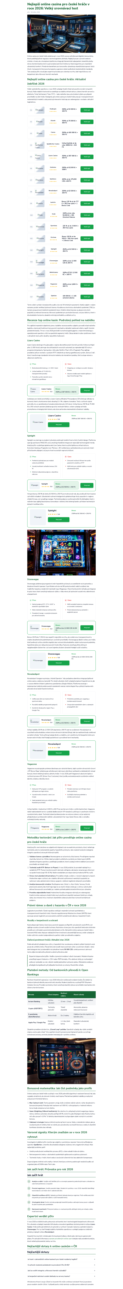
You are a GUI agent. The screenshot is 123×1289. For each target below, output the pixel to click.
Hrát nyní (87, 110)
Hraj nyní (87, 390)
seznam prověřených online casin (60, 1239)
